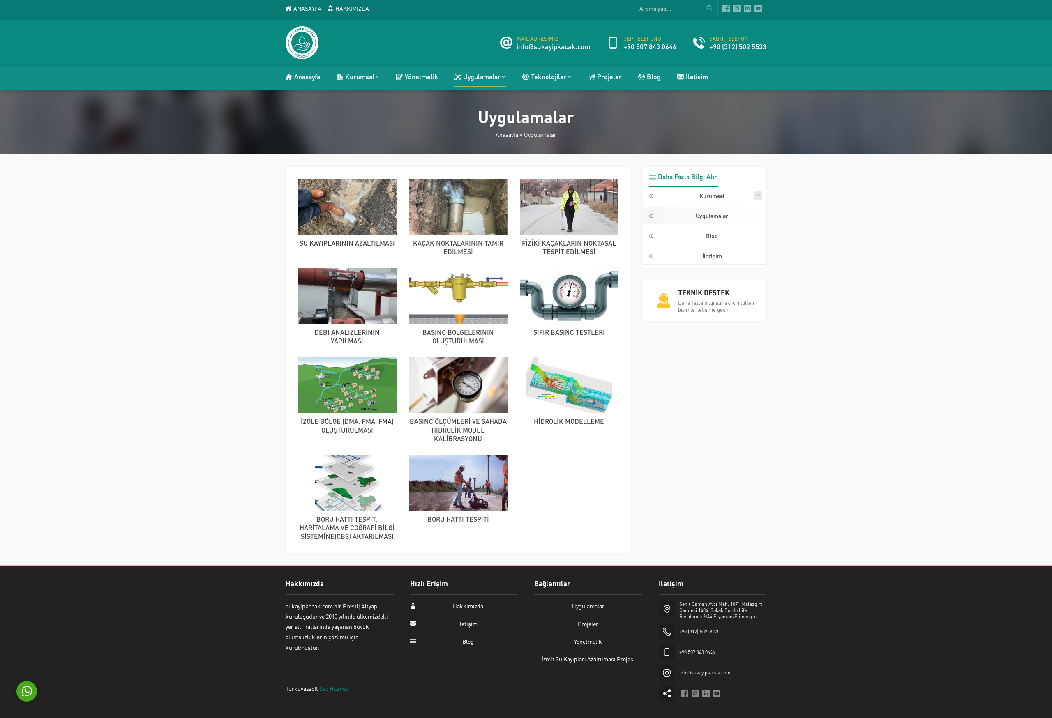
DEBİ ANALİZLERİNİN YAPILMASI (347, 336)
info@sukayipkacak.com (554, 46)
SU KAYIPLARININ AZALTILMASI (347, 243)
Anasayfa (507, 134)
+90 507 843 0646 (649, 46)
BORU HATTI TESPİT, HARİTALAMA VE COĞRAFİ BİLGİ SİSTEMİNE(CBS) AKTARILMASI (347, 528)
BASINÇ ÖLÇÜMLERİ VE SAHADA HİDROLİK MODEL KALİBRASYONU (458, 430)
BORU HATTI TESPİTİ (458, 519)
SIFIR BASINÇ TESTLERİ (569, 332)
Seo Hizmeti (334, 688)
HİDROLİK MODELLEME (569, 421)
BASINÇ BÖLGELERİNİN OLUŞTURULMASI (458, 336)
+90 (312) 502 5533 (737, 46)
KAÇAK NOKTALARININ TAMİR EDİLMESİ (458, 247)
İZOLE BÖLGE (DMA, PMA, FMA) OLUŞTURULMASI (347, 425)
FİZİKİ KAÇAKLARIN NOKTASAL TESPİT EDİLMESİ (569, 247)
